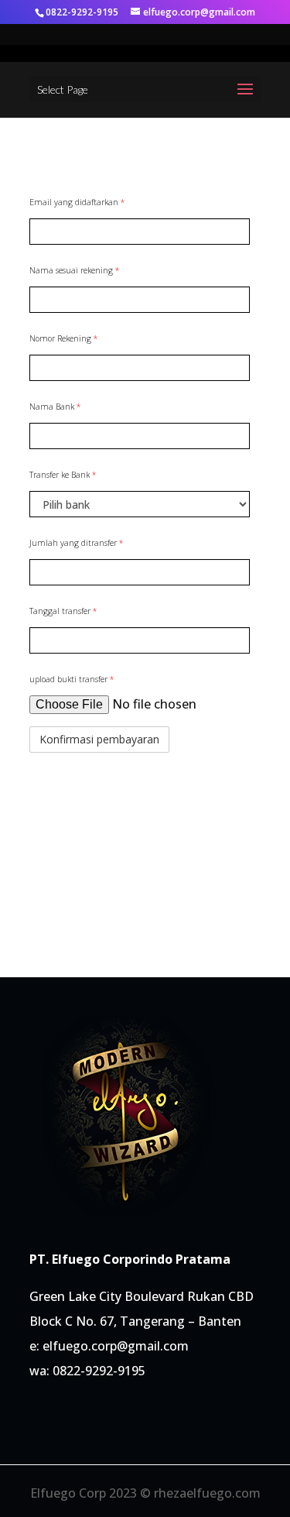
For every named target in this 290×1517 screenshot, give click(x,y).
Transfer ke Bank (62, 474)
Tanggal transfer (63, 611)
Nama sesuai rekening (74, 270)
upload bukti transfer (71, 679)
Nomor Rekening (63, 338)
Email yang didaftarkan (77, 202)
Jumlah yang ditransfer (76, 542)
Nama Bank (54, 406)
